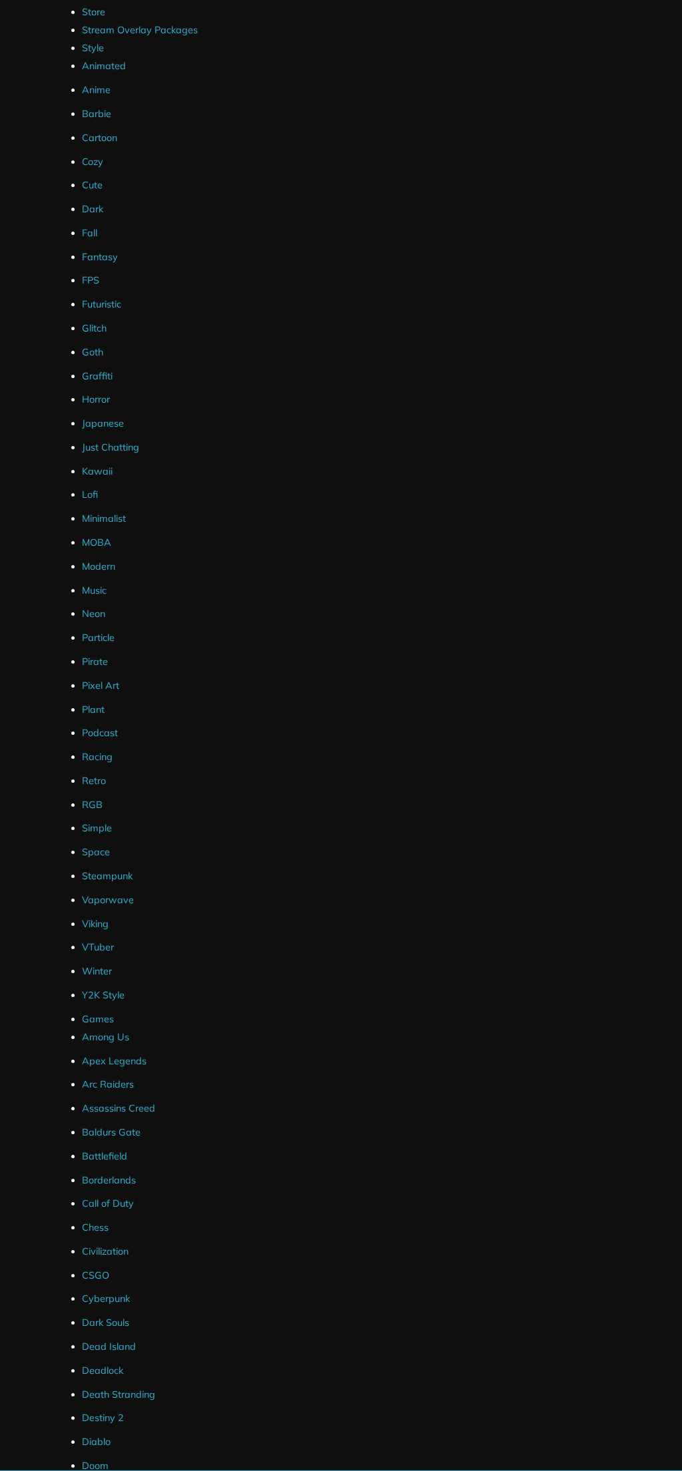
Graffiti (97, 376)
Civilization (105, 1251)
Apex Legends (114, 1061)
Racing (97, 757)
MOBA (96, 542)
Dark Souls (105, 1323)
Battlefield (104, 1156)
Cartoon (99, 138)
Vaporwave (108, 900)
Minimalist (104, 519)
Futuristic (101, 304)
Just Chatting (110, 447)
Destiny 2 (103, 1418)
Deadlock (102, 1370)
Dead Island (109, 1347)
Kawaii (97, 471)
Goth (92, 352)
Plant (93, 710)
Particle (98, 638)
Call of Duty (108, 1203)
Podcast (100, 733)
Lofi (90, 495)
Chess (95, 1227)
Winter (97, 971)
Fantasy (100, 257)
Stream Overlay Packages (140, 30)
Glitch (94, 328)
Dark (92, 209)
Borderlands (109, 1180)
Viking (95, 924)
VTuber (98, 947)
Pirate (95, 662)
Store (93, 12)
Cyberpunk (106, 1299)
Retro (94, 781)
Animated (104, 66)
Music (94, 590)
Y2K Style (103, 995)
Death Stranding (118, 1394)
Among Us (105, 1037)
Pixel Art (100, 686)
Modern (98, 566)
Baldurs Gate (111, 1132)
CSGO (95, 1275)
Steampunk (107, 876)
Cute (92, 185)
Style (93, 48)
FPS (90, 280)
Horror (96, 399)
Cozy (92, 162)
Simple (97, 828)
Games (98, 1019)
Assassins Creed (118, 1108)
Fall (89, 233)
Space (96, 852)
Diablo (96, 1442)
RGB (92, 805)
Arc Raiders (108, 1084)
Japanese (103, 423)
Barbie (96, 114)
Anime (96, 90)
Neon (93, 614)
